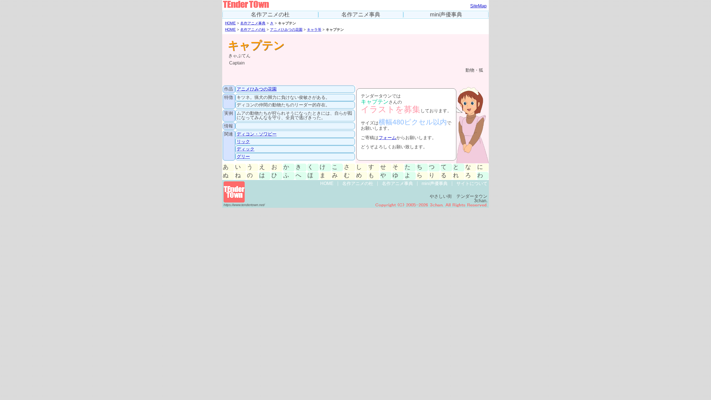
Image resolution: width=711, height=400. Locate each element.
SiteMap (478, 6)
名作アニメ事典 (360, 15)
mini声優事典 (446, 15)
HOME (230, 23)
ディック (245, 149)
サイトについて (471, 183)
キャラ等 (314, 30)
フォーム (387, 137)
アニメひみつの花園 (286, 30)
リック (243, 141)
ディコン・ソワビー (257, 134)
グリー (243, 156)
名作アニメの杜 (270, 15)
